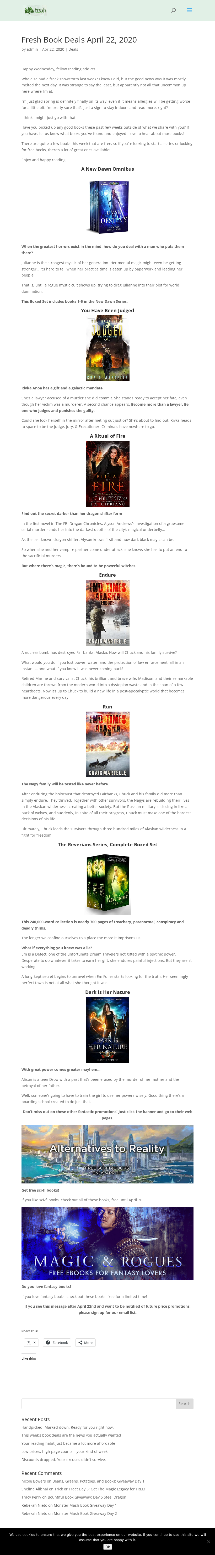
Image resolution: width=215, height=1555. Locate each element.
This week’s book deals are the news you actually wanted (71, 1435)
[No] (208, 1541)
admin (32, 49)
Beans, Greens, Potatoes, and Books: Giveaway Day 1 (98, 1481)
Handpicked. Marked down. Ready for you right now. (68, 1427)
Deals (73, 49)
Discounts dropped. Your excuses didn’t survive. (64, 1459)
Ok (107, 1547)
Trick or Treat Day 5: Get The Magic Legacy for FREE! (100, 1488)
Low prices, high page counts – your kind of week (65, 1451)
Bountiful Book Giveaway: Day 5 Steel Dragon (87, 1497)
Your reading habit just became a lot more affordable (68, 1443)
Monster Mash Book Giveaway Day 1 (85, 1505)
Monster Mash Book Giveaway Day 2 (85, 1513)
